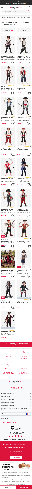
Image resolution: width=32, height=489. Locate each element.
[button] (16, 414)
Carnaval (22, 17)
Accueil (3, 17)
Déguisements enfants (12, 17)
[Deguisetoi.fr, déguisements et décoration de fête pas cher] (16, 7)
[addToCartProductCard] (13, 62)
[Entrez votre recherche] (28, 11)
